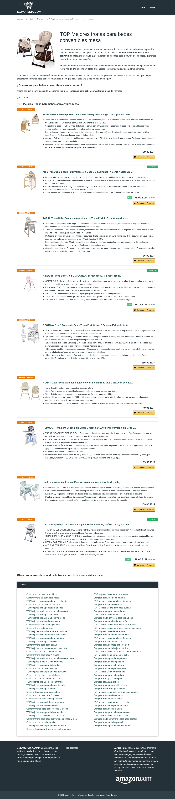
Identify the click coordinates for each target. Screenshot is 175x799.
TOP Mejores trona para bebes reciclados (46, 712)
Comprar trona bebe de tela (39, 628)
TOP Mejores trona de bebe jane (109, 631)
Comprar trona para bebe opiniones (43, 624)
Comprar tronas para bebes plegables (44, 698)
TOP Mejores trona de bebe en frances (45, 682)
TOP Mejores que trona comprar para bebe (46, 648)
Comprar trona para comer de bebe (43, 675)
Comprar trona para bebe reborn (109, 675)
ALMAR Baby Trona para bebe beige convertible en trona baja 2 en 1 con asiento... (88, 382)
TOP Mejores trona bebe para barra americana (116, 692)
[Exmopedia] (29, 7)
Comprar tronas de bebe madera (109, 598)
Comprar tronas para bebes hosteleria (112, 726)
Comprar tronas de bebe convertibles (111, 634)
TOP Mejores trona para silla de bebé (111, 702)
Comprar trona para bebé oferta (109, 665)
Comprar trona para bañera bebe (109, 611)
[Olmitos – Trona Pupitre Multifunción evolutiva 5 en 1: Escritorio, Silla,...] (30, 491)
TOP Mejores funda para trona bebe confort (47, 611)
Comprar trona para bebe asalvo (41, 645)
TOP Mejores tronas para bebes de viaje (45, 685)
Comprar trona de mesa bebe (108, 698)
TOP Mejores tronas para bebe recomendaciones (117, 628)
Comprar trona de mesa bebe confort (111, 645)
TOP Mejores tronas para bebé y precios (45, 618)
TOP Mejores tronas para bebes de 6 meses (115, 624)
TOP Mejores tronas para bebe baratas (45, 638)
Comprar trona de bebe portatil (108, 722)
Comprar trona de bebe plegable (109, 662)
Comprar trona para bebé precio (109, 678)
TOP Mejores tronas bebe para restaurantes (47, 631)
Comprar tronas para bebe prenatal (110, 658)
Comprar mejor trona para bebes (109, 688)
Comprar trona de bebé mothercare (43, 604)
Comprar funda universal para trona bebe (113, 618)
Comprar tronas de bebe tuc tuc (109, 695)
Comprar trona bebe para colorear (110, 668)
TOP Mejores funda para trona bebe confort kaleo (50, 658)
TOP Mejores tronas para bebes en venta (46, 726)
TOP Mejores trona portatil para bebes (44, 608)
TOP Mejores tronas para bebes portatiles (46, 672)
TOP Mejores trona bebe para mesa (111, 594)
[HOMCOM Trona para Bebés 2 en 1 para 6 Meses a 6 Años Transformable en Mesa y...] (30, 436)
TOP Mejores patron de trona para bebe (45, 715)
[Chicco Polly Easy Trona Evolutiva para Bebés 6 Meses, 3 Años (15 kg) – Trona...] (30, 533)
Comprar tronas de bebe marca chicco (44, 678)
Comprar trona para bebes (106, 682)
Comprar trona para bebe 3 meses (42, 695)
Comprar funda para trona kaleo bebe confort (115, 719)
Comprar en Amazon (145, 157)
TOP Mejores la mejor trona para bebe (44, 662)
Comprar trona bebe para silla (108, 709)
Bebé (143, 7)
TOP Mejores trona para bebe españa (44, 641)
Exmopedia (22, 19)
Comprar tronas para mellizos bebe (110, 685)
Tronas (40, 19)
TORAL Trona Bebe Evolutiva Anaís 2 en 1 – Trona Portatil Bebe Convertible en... (87, 218)
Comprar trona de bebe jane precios (111, 648)
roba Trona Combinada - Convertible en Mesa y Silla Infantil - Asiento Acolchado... (87, 172)
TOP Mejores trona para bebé (40, 688)
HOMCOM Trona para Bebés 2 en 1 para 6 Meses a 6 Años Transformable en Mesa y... (89, 428)
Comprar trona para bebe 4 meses (42, 655)
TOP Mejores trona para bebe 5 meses (112, 601)
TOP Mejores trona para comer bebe (111, 655)
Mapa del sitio (111, 795)
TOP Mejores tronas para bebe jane (111, 715)
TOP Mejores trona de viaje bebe (42, 705)
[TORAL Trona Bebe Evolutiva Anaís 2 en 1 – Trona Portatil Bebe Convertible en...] (30, 226)
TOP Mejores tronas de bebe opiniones (45, 702)
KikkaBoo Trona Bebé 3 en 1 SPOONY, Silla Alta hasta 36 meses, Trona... (82, 275)
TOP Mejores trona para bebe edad (43, 665)
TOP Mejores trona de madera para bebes (46, 634)
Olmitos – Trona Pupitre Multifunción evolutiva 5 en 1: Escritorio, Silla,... (82, 482)
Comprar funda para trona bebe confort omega (48, 729)
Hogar (152, 7)
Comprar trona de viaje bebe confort (111, 621)
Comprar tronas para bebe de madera (44, 651)
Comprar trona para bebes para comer (112, 712)
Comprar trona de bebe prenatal (41, 668)
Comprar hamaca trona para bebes (43, 692)
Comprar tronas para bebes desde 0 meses (47, 709)
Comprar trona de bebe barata (108, 604)
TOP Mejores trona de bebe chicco (43, 621)
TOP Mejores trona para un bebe (42, 614)
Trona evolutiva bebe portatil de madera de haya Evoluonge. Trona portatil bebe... (87, 114)
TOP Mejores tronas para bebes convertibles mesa (118, 651)
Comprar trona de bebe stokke (40, 722)
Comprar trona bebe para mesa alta (111, 705)
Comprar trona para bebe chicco (41, 594)
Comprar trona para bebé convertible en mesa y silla (51, 719)
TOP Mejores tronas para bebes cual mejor (47, 601)
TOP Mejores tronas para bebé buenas (112, 608)
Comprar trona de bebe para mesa (42, 598)
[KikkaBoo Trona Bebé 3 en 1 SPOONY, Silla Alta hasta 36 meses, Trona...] (30, 284)
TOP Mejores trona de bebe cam (109, 614)
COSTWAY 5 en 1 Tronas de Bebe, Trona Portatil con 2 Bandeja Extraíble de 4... (86, 325)
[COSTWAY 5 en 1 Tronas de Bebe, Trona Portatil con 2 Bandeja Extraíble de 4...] (30, 333)
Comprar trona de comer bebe (108, 641)
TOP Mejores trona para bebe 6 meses (112, 638)
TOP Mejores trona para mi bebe (109, 672)
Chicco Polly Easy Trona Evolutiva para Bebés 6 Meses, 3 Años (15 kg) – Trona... (87, 524)
